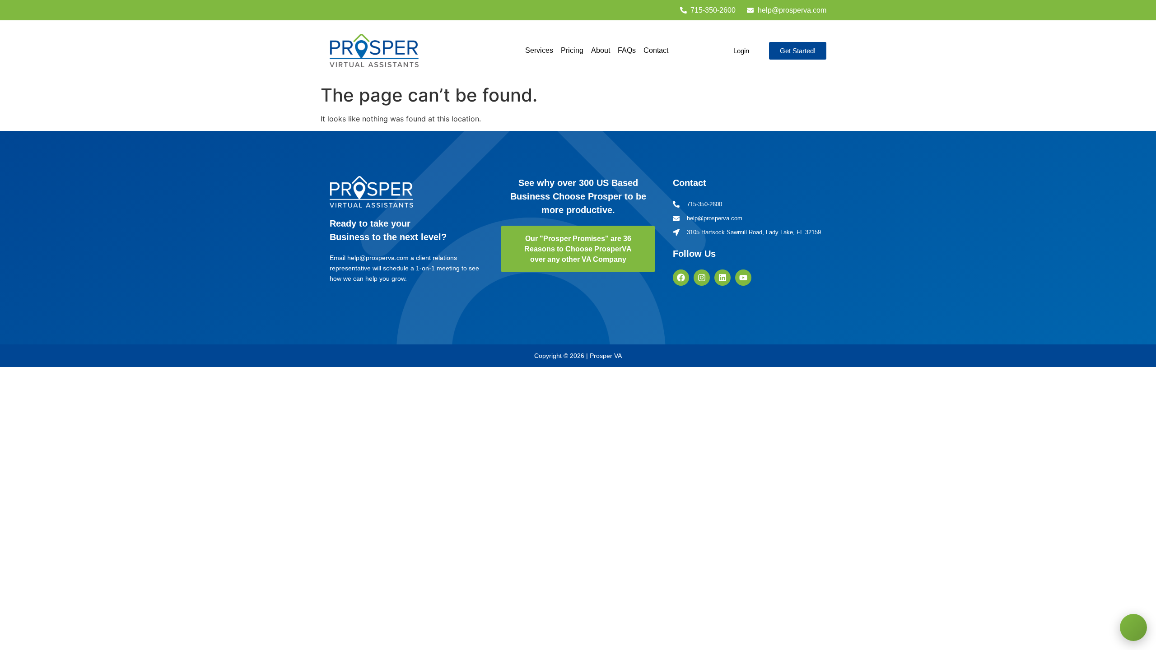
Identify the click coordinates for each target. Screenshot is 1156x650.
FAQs (627, 50)
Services (539, 50)
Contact (655, 50)
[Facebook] (681, 277)
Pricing (572, 50)
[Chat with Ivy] (1133, 627)
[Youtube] (743, 277)
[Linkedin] (722, 277)
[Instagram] (702, 277)
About (600, 50)
